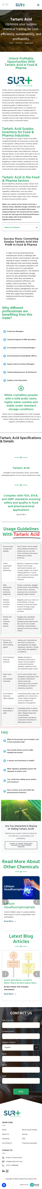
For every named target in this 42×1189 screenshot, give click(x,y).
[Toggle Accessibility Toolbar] (4, 1185)
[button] (37, 227)
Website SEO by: (24, 1185)
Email (4, 1076)
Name (4, 1054)
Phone (4, 1065)
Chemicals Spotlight (29, 1143)
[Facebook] (7, 1171)
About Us (5, 1134)
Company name (8, 1031)
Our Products (7, 1143)
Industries (5, 1139)
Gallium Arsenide (15, 886)
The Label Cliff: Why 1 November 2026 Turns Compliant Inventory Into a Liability (20, 983)
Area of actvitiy (7, 1020)
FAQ (23, 1139)
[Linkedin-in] (3, 1171)
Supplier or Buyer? (9, 1042)
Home (4, 1130)
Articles (25, 1134)
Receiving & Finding (29, 1130)
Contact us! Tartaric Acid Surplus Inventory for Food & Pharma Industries (21, 845)
